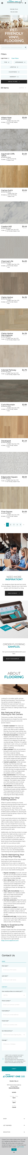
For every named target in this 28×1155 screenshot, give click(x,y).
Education (6, 1132)
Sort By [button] (21, 88)
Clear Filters (15, 58)
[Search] (25, 47)
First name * (5, 965)
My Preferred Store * (7, 1030)
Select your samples (12, 658)
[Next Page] (23, 525)
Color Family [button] (13, 72)
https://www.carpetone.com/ (10, 940)
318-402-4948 (14, 12)
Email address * (6, 1010)
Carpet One (4, 17)
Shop (5, 1118)
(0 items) (25, 2)
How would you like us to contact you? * (12, 991)
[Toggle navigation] (2, 3)
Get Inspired (7, 1125)
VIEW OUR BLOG (12, 593)
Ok (14, 1149)
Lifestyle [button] (13, 67)
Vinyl (17, 17)
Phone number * (6, 1000)
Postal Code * (5, 1020)
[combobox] (12, 47)
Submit (14, 1068)
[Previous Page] (4, 525)
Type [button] (5, 62)
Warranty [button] (13, 76)
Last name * (5, 975)
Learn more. (20, 1147)
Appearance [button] (19, 62)
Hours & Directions (14, 1088)
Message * (4, 1040)
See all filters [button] (12, 81)
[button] (19, 3)
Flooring (12, 17)
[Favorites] (22, 3)
